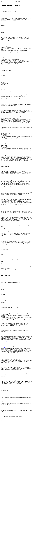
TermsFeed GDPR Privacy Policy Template (11, 20)
